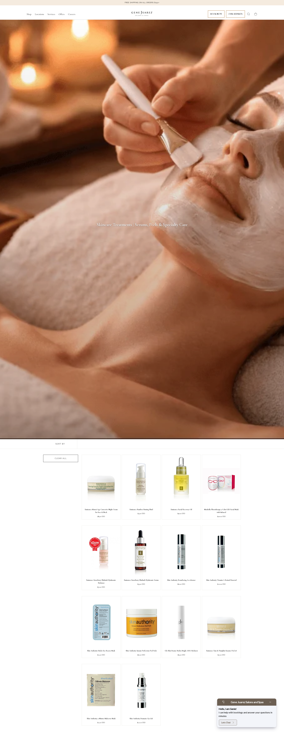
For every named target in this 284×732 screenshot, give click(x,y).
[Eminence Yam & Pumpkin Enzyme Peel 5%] (221, 622)
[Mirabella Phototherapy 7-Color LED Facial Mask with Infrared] (221, 481)
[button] (248, 14)
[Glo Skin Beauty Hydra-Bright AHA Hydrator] (181, 622)
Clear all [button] (61, 458)
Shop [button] (29, 14)
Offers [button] (61, 14)
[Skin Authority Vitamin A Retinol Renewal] (221, 551)
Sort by (60, 444)
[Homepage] (142, 14)
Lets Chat (226, 722)
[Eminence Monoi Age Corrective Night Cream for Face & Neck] (101, 481)
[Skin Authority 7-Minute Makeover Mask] (101, 690)
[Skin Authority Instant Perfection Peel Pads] (141, 622)
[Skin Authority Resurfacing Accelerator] (181, 551)
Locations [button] (39, 14)
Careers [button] (71, 14)
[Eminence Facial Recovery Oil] (181, 481)
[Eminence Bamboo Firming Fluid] (141, 481)
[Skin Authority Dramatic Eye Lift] (141, 690)
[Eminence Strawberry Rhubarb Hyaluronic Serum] (141, 551)
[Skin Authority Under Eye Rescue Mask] (101, 622)
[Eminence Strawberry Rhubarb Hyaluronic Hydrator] (101, 551)
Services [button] (51, 14)
